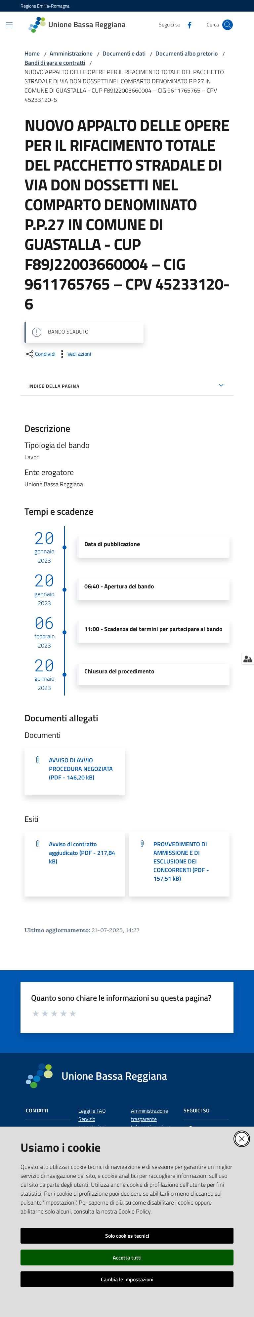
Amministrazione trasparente (149, 1115)
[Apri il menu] (9, 25)
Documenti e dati (124, 53)
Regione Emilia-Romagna (45, 5)
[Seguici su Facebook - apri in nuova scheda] (186, 24)
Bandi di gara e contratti (54, 62)
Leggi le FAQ (92, 1111)
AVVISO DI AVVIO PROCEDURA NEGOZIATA (81, 769)
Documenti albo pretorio (186, 53)
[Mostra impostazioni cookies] (247, 659)
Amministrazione (71, 53)
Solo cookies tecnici (127, 1236)
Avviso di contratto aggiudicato (82, 853)
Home (32, 53)
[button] (227, 25)
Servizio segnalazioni (92, 1123)
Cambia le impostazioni (127, 1279)
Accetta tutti (127, 1257)
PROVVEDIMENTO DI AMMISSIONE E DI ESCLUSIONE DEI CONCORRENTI (181, 861)
